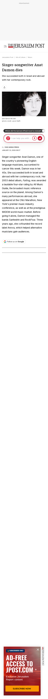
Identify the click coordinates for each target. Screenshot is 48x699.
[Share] (4, 87)
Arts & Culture (20, 57)
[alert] (22, 671)
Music (30, 57)
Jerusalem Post (7, 57)
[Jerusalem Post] (26, 46)
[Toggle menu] (5, 46)
